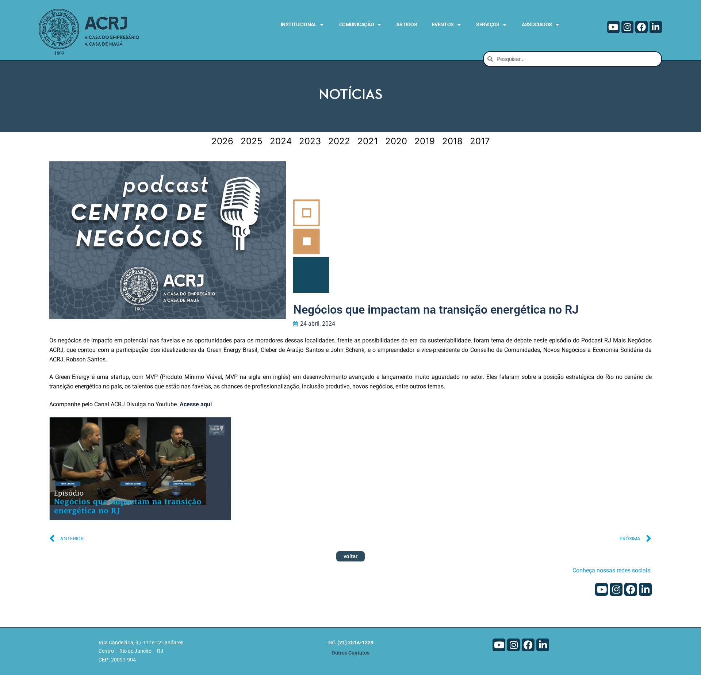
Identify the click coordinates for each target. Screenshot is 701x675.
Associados (537, 24)
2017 (480, 141)
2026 (222, 141)
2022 (339, 141)
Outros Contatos (350, 653)
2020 (396, 141)
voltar (350, 556)
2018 (452, 141)
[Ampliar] (218, 429)
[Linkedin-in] (656, 27)
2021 (367, 141)
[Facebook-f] (641, 27)
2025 (252, 141)
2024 (281, 141)
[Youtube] (613, 27)
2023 (310, 141)
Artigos (406, 24)
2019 (424, 141)
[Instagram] (627, 27)
